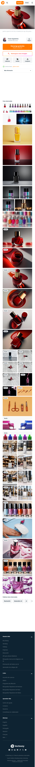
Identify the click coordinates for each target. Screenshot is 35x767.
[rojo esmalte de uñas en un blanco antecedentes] (9, 124)
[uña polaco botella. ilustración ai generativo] (17, 675)
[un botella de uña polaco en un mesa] (10, 385)
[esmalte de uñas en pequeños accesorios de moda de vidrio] (9, 445)
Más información (8, 69)
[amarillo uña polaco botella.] (17, 151)
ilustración (7, 727)
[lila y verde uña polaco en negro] (11, 209)
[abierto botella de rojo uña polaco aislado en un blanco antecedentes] (29, 110)
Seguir (29, 40)
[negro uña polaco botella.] (17, 192)
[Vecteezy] (2, 2)
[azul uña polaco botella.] (10, 136)
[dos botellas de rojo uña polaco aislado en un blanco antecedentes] (4, 117)
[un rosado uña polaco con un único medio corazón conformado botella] (10, 396)
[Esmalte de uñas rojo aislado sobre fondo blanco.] (5, 105)
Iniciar (27, 2)
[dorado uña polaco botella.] (11, 235)
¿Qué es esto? (16, 66)
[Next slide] (28, 727)
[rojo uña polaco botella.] (17, 172)
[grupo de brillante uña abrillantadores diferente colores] (15, 111)
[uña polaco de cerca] (17, 490)
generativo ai (18, 727)
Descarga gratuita (17, 47)
